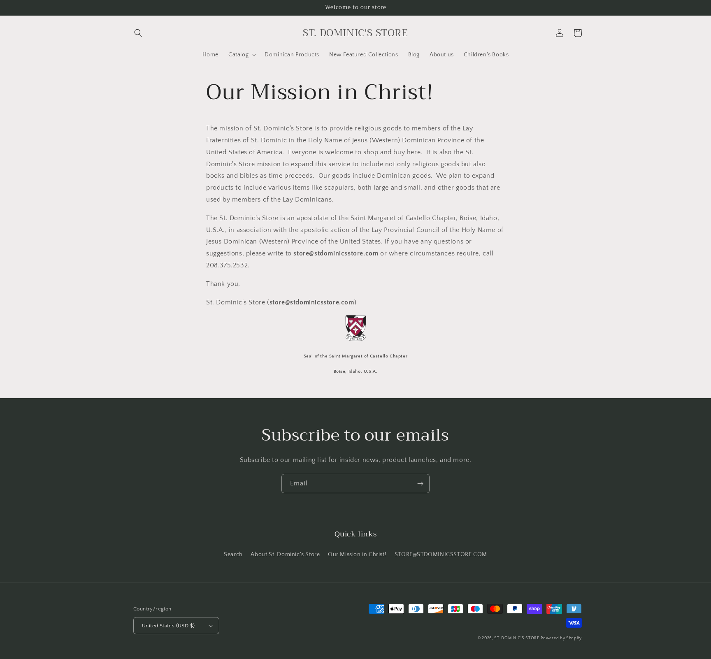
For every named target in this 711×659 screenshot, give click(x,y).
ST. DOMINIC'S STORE (516, 638)
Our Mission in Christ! (357, 554)
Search (233, 554)
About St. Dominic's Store (285, 554)
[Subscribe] (420, 483)
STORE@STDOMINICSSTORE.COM (441, 554)
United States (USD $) (168, 626)
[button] (138, 33)
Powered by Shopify (561, 638)
